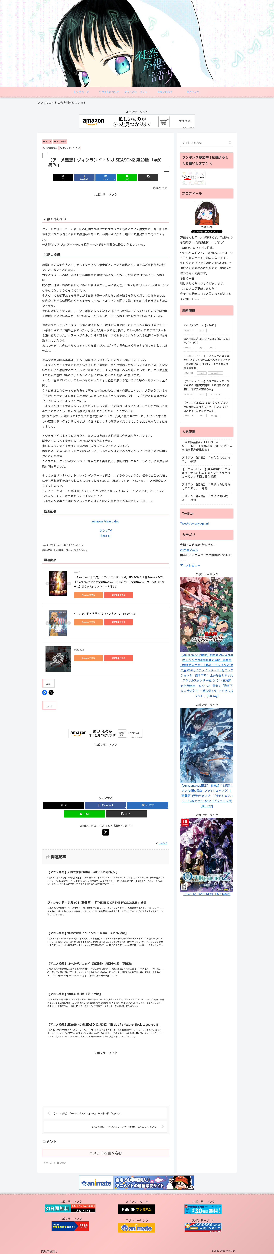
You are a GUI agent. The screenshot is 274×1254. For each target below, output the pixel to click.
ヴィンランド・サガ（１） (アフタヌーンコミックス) (104, 613)
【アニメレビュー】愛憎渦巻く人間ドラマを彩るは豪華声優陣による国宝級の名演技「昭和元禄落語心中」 (206, 385)
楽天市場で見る (118, 595)
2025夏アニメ (189, 550)
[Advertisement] (105, 204)
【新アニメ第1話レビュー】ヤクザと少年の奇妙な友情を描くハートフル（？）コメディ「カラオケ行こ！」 (206, 406)
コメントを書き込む (105, 1153)
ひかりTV (105, 530)
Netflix (105, 535)
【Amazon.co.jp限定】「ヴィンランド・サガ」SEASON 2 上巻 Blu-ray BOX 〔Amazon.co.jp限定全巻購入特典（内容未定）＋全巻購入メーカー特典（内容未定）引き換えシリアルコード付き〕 (119, 581)
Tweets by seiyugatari (194, 523)
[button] (148, 177)
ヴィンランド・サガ (71, 148)
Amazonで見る (88, 595)
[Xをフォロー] (105, 832)
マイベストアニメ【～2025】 (200, 325)
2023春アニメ (52, 148)
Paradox (79, 649)
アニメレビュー (190, 565)
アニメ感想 (61, 141)
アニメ (48, 141)
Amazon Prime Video (105, 521)
